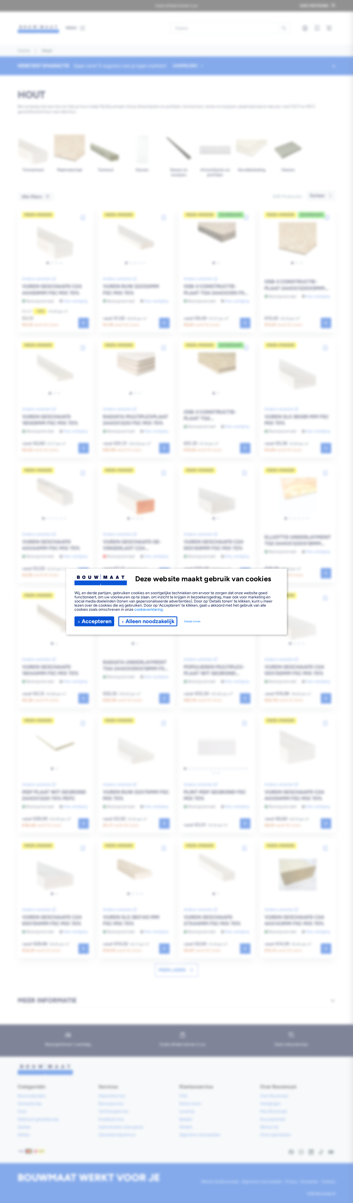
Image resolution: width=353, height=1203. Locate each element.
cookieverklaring (148, 609)
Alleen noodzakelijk (150, 621)
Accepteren (96, 621)
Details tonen (192, 621)
